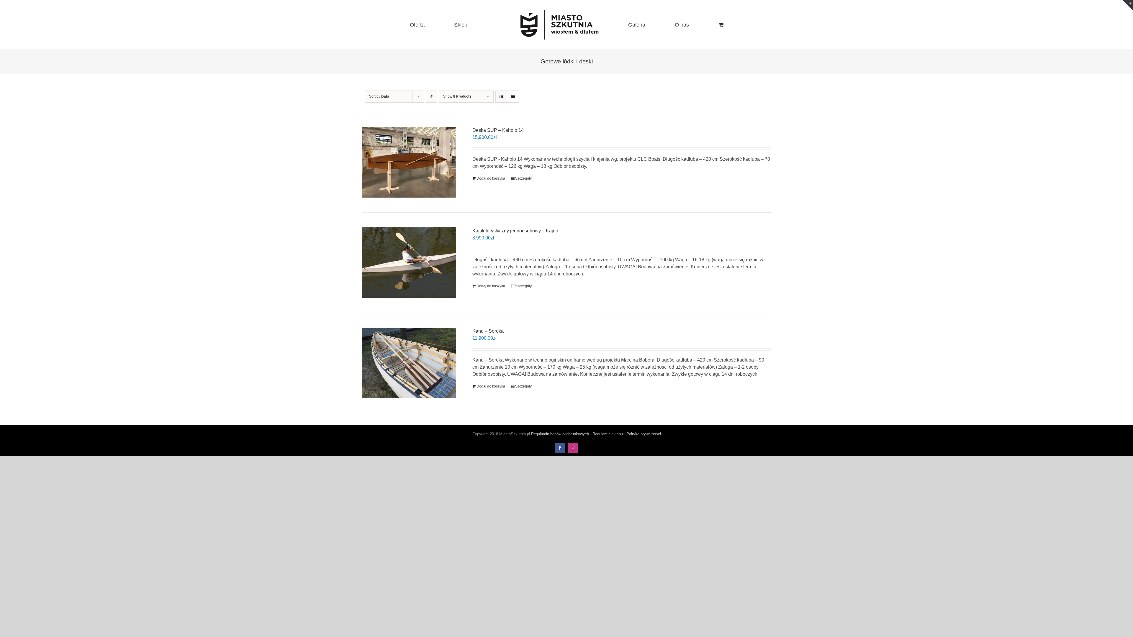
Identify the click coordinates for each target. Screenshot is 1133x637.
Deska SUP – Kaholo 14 (498, 130)
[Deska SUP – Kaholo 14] (409, 162)
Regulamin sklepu (607, 434)
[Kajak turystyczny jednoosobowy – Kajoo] (409, 262)
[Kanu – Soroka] (409, 363)
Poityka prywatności (643, 434)
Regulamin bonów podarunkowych (560, 434)
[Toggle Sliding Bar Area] (1127, 5)
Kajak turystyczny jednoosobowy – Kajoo (515, 230)
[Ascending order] (431, 97)
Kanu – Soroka (488, 331)
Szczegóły (523, 178)
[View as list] (513, 96)
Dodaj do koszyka (491, 178)
